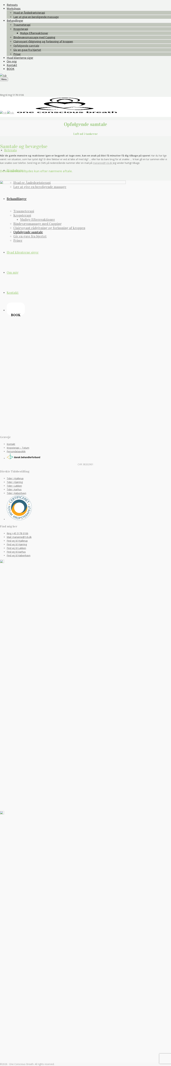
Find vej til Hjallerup (17, 540)
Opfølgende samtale (26, 46)
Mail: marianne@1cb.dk (19, 537)
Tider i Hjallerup (15, 478)
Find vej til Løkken (16, 548)
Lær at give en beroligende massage (36, 17)
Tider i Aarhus (14, 489)
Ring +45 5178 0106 (17, 533)
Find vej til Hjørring (17, 544)
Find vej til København (18, 555)
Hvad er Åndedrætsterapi (29, 13)
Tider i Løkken (14, 485)
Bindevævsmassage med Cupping (34, 37)
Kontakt (11, 444)
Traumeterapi (21, 25)
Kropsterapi (20, 29)
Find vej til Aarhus (16, 551)
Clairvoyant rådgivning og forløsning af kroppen (43, 41)
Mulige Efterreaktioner (34, 33)
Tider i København (16, 493)
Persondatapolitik (16, 451)
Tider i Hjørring (15, 482)
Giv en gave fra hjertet (27, 50)
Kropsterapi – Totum (18, 447)
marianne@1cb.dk (102, 163)
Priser (17, 54)
